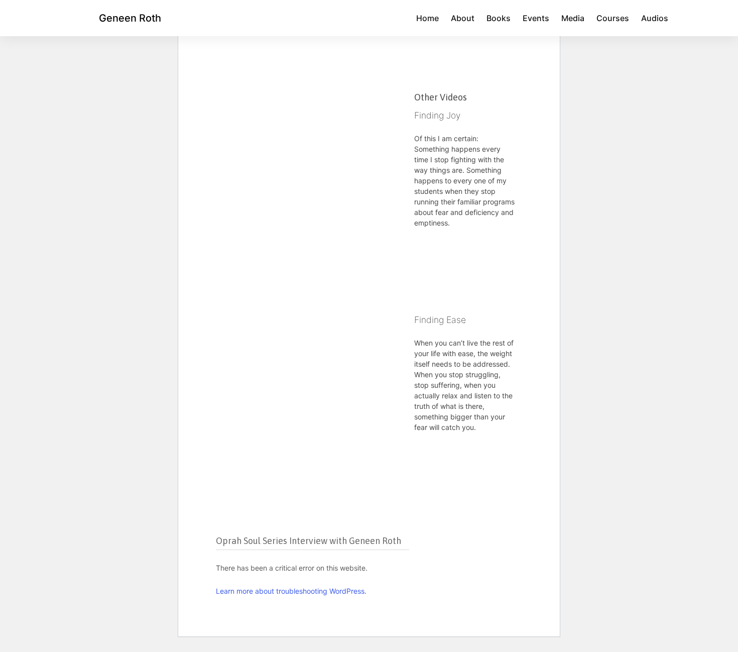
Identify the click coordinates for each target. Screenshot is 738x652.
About (462, 18)
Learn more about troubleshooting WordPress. (291, 591)
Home (427, 18)
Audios (654, 18)
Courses (612, 18)
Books (498, 18)
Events (536, 18)
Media (572, 18)
